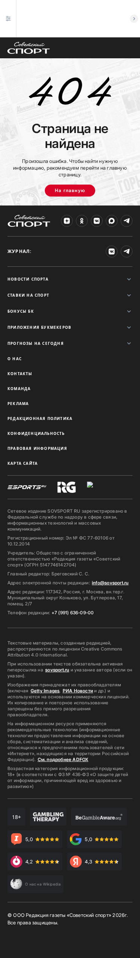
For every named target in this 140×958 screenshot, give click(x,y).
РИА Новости (78, 690)
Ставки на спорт (28, 295)
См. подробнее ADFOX (63, 759)
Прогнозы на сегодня (35, 343)
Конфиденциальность (36, 433)
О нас (14, 358)
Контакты (19, 373)
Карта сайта (22, 463)
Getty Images (45, 690)
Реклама (18, 403)
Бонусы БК (20, 311)
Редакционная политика (39, 418)
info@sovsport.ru (110, 582)
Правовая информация (37, 448)
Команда (19, 388)
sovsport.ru (57, 670)
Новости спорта (28, 279)
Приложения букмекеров (39, 327)
